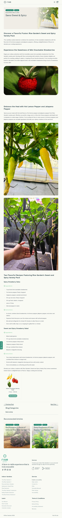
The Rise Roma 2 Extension (8, 494)
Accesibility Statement (37, 506)
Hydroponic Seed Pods (7, 486)
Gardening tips (9, 10)
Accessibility (35, 492)
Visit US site (55, 515)
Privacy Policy (35, 501)
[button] (54, 2)
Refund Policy (35, 504)
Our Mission (5, 501)
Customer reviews (6, 508)
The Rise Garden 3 (6, 479)
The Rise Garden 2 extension (9, 490)
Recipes (17, 10)
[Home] (7, 2)
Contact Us (34, 484)
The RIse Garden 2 (6, 482)
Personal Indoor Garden (8, 484)
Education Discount (6, 505)
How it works (5, 503)
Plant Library (35, 490)
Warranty (34, 508)
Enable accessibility (37, 479)
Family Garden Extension (8, 492)
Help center (35, 482)
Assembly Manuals (36, 488)
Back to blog (9, 412)
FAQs (33, 486)
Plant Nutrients (5, 488)
